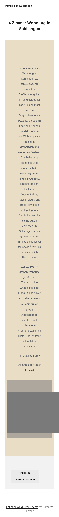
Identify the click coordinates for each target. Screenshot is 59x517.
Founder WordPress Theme (22, 507)
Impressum (25, 473)
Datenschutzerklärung (25, 479)
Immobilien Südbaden (18, 5)
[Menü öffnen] (52, 6)
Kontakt (29, 370)
